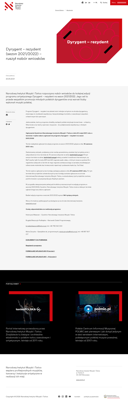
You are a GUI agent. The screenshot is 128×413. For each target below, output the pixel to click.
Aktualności (70, 10)
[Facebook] (6, 124)
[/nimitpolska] (63, 397)
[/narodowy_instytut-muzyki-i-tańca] (66, 397)
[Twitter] (9, 124)
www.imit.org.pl (31, 203)
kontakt (77, 396)
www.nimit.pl (80, 380)
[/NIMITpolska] (59, 397)
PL (96, 2)
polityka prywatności (91, 396)
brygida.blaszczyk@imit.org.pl (36, 226)
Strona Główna (59, 10)
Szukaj (105, 2)
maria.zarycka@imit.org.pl (68, 231)
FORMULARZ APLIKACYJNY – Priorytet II (41, 257)
